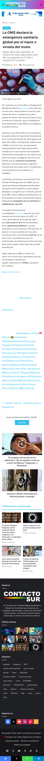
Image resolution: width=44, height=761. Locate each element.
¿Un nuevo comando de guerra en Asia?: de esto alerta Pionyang (11, 561)
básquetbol (23, 672)
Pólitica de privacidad (22, 745)
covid (18, 681)
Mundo (12, 23)
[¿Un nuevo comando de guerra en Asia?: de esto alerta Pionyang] (11, 551)
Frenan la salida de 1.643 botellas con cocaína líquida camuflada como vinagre (30, 563)
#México (6, 372)
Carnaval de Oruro (25, 677)
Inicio (6, 23)
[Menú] (3, 5)
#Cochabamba (10, 384)
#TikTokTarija (25, 360)
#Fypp (24, 372)
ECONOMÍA (27, 681)
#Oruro (6, 388)
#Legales (7, 345)
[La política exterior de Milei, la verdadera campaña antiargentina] (8, 639)
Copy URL (22, 422)
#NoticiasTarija (28, 364)
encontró (19, 213)
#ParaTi (16, 372)
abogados (6, 664)
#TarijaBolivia (23, 333)
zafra (5, 697)
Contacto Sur (11, 737)
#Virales (6, 349)
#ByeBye (7, 357)
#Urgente (22, 376)
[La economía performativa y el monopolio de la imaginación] (35, 631)
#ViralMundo (9, 376)
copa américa (7, 681)
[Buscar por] (41, 5)
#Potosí (14, 388)
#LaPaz (23, 384)
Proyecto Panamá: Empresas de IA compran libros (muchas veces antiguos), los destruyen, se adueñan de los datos (11, 532)
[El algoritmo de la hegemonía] (8, 631)
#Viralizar (17, 349)
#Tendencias (9, 353)
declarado (24, 108)
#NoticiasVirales (11, 368)
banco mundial (29, 668)
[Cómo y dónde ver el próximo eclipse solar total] (32, 517)
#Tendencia (23, 353)
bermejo (6, 672)
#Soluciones (29, 341)
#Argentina (34, 368)
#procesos (25, 298)
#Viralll (30, 345)
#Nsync (16, 357)
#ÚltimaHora (35, 376)
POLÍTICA (14, 693)
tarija (22, 693)
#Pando (30, 388)
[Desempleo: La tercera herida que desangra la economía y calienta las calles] (35, 639)
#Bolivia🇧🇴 (8, 337)
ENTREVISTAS (19, 685)
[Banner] (22, 14)
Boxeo (14, 672)
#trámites (7, 309)
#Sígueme (34, 372)
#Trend (34, 353)
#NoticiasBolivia (11, 364)
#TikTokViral (28, 357)
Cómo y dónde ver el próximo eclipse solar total (32, 527)
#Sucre (31, 384)
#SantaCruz (34, 380)
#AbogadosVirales (12, 341)
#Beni (22, 388)
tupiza (30, 693)
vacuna (38, 693)
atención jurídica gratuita (11, 668)
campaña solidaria (9, 677)
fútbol (5, 689)
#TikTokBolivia (10, 360)
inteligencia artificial (27, 689)
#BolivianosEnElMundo (14, 380)
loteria (5, 693)
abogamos (16, 664)
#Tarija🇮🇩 (37, 333)
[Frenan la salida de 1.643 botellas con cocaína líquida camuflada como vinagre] (32, 551)
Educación (6, 685)
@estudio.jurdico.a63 (11, 272)
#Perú (24, 368)
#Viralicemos (30, 349)
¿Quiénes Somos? (12, 741)
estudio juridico (32, 685)
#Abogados (20, 337)
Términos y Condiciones (30, 741)
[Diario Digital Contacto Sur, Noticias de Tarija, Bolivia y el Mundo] (16, 4)
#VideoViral (19, 345)
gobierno (13, 689)
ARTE (26, 664)
